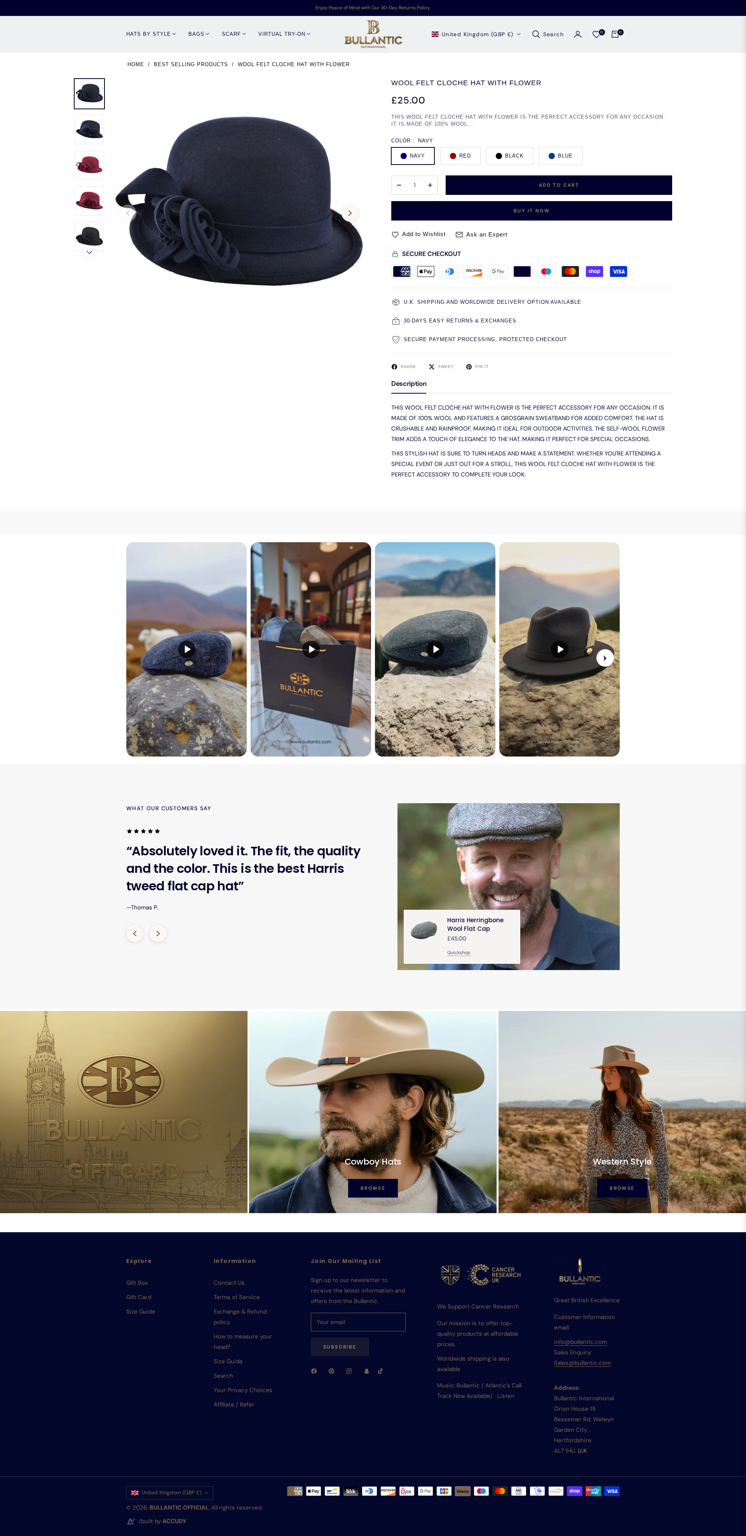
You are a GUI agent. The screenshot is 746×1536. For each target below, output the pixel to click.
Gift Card (138, 1297)
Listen (505, 1396)
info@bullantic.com (580, 1342)
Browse (373, 1188)
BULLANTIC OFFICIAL (179, 1507)
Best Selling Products (191, 64)
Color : (412, 141)
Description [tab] (408, 384)
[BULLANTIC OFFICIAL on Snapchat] (367, 1371)
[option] (239, 207)
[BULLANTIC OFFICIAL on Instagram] (351, 1371)
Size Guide (140, 1311)
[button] (547, 34)
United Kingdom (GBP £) (478, 33)
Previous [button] (127, 213)
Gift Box (137, 1283)
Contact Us (229, 1283)
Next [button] (350, 213)
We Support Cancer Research (478, 1306)
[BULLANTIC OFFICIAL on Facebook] (316, 1371)
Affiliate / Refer (234, 1404)
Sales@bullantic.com (582, 1363)
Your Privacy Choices (243, 1390)
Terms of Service (237, 1297)
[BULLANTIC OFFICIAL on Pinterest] (333, 1371)
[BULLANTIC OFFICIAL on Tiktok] (382, 1371)
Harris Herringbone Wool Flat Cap (475, 924)
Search (223, 1376)
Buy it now (532, 211)
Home (135, 64)
